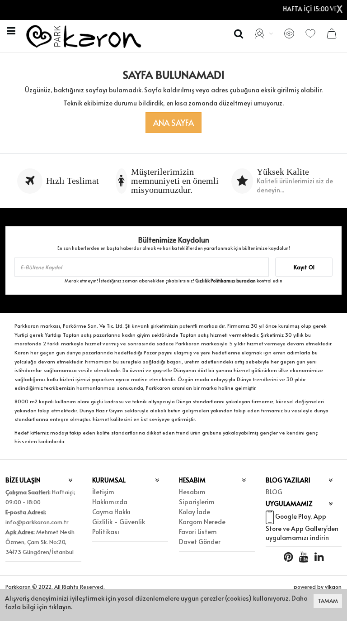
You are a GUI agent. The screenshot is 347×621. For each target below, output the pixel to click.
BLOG (274, 491)
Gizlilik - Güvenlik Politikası (118, 526)
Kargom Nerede (202, 521)
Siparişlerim (197, 501)
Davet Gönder (199, 541)
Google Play (292, 516)
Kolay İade (194, 511)
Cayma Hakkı (111, 511)
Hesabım (192, 491)
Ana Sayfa (173, 122)
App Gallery (308, 528)
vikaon (333, 586)
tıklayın (60, 606)
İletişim (103, 491)
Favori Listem (198, 531)
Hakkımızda (109, 501)
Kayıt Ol (304, 267)
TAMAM (328, 600)
